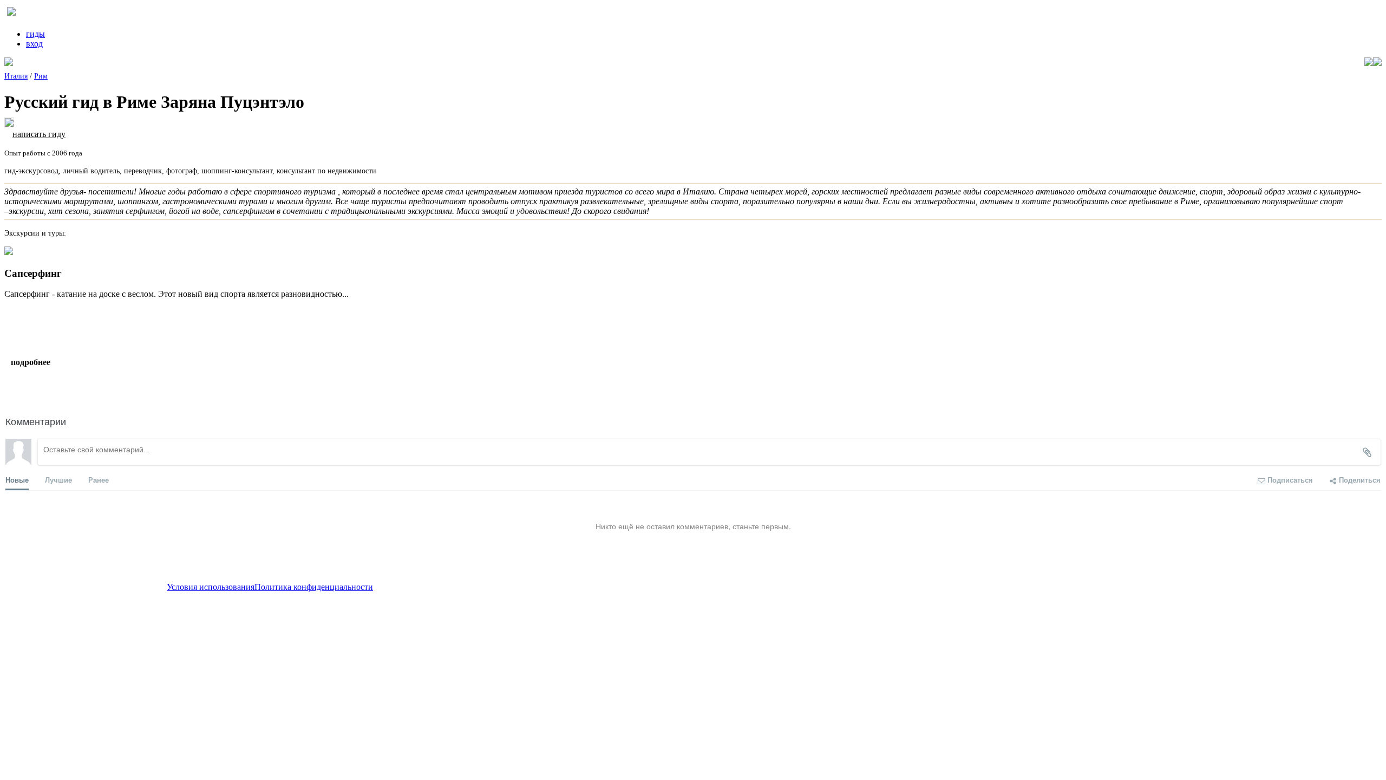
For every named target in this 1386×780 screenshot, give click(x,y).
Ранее (98, 479)
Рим (41, 76)
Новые (17, 479)
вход (34, 43)
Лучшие (58, 479)
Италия (16, 76)
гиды (35, 33)
